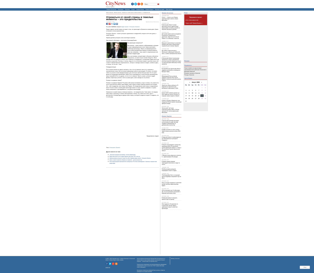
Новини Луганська (111, 9)
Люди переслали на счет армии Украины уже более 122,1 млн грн (124, 156)
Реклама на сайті (159, 9)
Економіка (120, 9)
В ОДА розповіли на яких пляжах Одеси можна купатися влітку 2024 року (171, 131)
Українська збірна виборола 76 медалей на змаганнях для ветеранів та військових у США (170, 87)
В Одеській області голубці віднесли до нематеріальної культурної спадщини (171, 138)
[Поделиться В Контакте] (117, 24)
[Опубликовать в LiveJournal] (112, 24)
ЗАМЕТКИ (107, 267)
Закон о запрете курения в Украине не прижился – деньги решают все (125, 159)
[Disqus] (132, 190)
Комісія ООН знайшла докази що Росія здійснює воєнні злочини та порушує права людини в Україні (170, 94)
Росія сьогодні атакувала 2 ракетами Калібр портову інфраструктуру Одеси (171, 184)
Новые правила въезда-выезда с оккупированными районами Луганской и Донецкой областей (195, 69)
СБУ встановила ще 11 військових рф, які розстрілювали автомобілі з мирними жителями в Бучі (171, 192)
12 (192, 93)
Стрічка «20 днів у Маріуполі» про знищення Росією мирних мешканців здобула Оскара (171, 102)
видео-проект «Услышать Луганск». (130, 26)
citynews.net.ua (149, 21)
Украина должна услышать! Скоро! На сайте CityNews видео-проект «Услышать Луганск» (130, 158)
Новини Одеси (149, 9)
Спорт (133, 9)
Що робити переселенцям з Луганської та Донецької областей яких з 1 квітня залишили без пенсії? (171, 52)
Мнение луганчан (117, 12)
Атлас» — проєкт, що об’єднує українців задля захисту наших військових (170, 19)
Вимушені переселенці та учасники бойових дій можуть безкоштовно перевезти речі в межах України (171, 44)
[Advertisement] (125, 141)
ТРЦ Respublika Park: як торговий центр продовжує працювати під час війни (171, 176)
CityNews (116, 3)
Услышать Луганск (114, 147)
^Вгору (304, 267)
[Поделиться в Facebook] (107, 24)
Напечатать (156, 21)
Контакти (177, 258)
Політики (127, 9)
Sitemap (173, 258)
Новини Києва (140, 9)
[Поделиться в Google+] (110, 24)
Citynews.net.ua (153, 261)
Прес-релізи (169, 9)
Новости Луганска (109, 12)
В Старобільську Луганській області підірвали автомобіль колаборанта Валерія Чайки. (171, 70)
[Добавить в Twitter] (114, 24)
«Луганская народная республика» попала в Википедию (122, 154)
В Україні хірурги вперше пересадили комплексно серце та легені (171, 163)
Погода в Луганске (189, 75)
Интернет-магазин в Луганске (192, 73)
